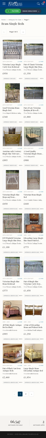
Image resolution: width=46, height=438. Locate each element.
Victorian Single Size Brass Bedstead (11, 282)
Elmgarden (31, 156)
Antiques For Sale (14, 20)
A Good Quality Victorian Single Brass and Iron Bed (33, 153)
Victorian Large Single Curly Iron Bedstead (12, 65)
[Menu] (4, 4)
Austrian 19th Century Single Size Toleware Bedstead (12, 153)
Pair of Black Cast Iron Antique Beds (12, 369)
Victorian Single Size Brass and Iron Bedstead (11, 197)
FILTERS (13, 11)
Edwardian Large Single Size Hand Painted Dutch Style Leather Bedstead (33, 241)
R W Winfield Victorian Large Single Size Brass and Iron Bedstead (12, 240)
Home (3, 20)
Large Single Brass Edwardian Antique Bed (33, 369)
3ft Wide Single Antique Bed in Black (12, 326)
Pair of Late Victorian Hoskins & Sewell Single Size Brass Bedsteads (32, 111)
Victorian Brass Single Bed (33, 195)
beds (20, 78)
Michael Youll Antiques (34, 330)
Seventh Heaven (11, 330)
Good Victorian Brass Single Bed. (11, 109)
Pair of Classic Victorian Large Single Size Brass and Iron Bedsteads (33, 66)
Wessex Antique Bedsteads (15, 70)
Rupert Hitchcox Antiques (14, 113)
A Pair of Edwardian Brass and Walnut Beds (33, 326)
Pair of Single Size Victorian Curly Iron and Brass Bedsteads (32, 283)
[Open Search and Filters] (38, 4)
